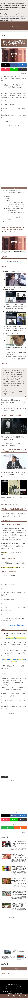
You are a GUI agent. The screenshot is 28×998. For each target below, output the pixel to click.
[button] (22, 69)
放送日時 (8, 196)
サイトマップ (20, 986)
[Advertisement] (14, 143)
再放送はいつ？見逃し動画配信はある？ (15, 208)
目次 (12, 188)
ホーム (7, 986)
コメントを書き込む (14, 968)
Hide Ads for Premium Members (14, 993)
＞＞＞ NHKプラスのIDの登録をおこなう (14, 625)
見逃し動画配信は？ (11, 210)
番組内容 (8, 200)
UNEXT (9, 219)
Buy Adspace (20, 991)
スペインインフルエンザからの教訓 (15, 202)
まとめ (6, 221)
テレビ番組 (5, 776)
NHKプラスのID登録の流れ (15, 218)
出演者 (7, 198)
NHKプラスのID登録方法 (14, 216)
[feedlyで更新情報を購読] (7, 827)
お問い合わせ (7, 988)
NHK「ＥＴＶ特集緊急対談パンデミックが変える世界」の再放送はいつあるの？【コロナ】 (14, 192)
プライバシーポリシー (20, 988)
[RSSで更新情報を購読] (20, 827)
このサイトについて (7, 991)
